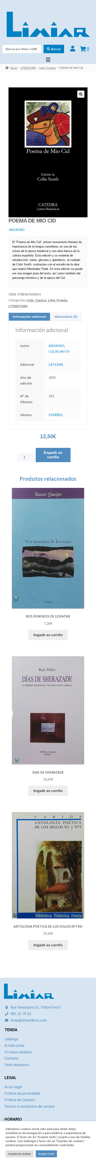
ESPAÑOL (56, 415)
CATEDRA (56, 364)
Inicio (13, 68)
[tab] (29, 317)
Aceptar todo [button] (46, 1154)
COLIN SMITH (59, 351)
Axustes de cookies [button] (19, 1154)
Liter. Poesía (47, 68)
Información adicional (29, 316)
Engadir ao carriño (53, 455)
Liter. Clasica (36, 300)
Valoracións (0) (65, 316)
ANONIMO (17, 229)
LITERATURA (28, 68)
